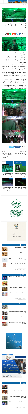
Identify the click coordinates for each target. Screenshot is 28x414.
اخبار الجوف (24, 164)
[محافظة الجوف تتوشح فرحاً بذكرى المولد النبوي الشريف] (20, 168)
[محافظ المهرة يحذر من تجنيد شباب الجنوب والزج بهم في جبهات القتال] (4, 324)
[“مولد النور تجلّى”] (4, 254)
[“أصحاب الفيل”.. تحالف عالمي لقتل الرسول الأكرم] (4, 265)
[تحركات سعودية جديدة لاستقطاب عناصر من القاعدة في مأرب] (4, 313)
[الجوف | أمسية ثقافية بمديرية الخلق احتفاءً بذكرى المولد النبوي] (7, 168)
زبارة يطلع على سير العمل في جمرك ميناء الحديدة (20, 154)
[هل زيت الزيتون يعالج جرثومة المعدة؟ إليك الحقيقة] (4, 289)
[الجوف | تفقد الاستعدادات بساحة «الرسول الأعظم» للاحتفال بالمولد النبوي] (7, 182)
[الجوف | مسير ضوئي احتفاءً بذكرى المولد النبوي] (20, 182)
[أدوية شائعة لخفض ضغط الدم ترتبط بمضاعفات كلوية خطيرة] (4, 278)
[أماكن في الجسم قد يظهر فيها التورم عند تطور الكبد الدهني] (4, 294)
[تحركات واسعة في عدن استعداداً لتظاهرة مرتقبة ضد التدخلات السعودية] (4, 307)
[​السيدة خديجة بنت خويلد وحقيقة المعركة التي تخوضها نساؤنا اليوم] (4, 260)
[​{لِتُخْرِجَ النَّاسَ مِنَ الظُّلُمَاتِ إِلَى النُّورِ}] (4, 249)
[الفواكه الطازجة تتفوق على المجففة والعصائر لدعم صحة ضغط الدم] (4, 283)
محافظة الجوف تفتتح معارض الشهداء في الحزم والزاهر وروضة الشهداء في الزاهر (7, 155)
